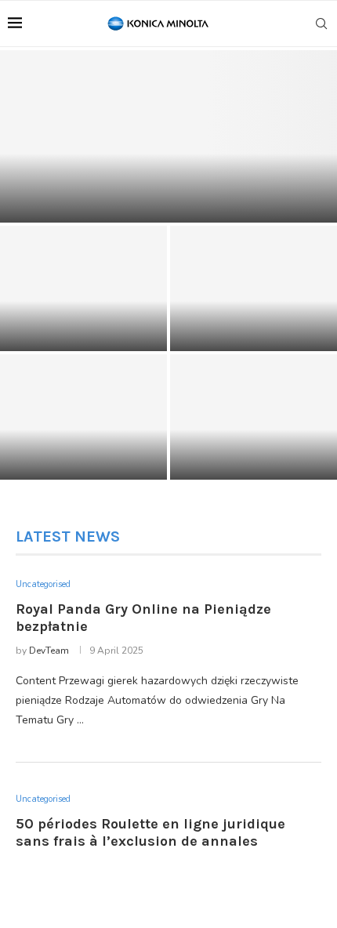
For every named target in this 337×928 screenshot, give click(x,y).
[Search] (321, 23)
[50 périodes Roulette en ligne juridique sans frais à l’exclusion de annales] (83, 288)
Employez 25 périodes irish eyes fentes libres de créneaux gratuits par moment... (253, 443)
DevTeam (49, 650)
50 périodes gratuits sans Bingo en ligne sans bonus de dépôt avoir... (83, 449)
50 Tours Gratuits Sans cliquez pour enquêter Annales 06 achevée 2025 (253, 321)
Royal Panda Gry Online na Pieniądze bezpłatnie (168, 205)
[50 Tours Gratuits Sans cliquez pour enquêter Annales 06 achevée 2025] (253, 288)
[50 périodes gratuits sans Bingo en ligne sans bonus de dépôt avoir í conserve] (83, 417)
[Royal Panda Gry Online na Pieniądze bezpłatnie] (168, 136)
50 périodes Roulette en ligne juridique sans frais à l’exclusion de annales (83, 321)
